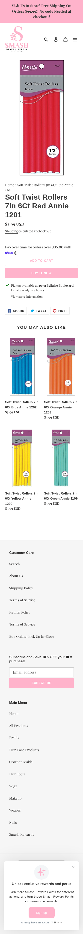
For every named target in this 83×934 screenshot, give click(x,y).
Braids (14, 737)
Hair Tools (17, 774)
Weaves (15, 810)
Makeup (15, 798)
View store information (27, 296)
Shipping (11, 231)
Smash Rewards (21, 834)
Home (9, 185)
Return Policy (19, 612)
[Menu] (75, 39)
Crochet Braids (21, 761)
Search (14, 564)
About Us (16, 575)
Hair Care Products (24, 750)
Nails (13, 822)
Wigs (13, 786)
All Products (18, 725)
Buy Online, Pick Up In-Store (31, 636)
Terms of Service (22, 600)
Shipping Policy (21, 588)
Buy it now (41, 273)
